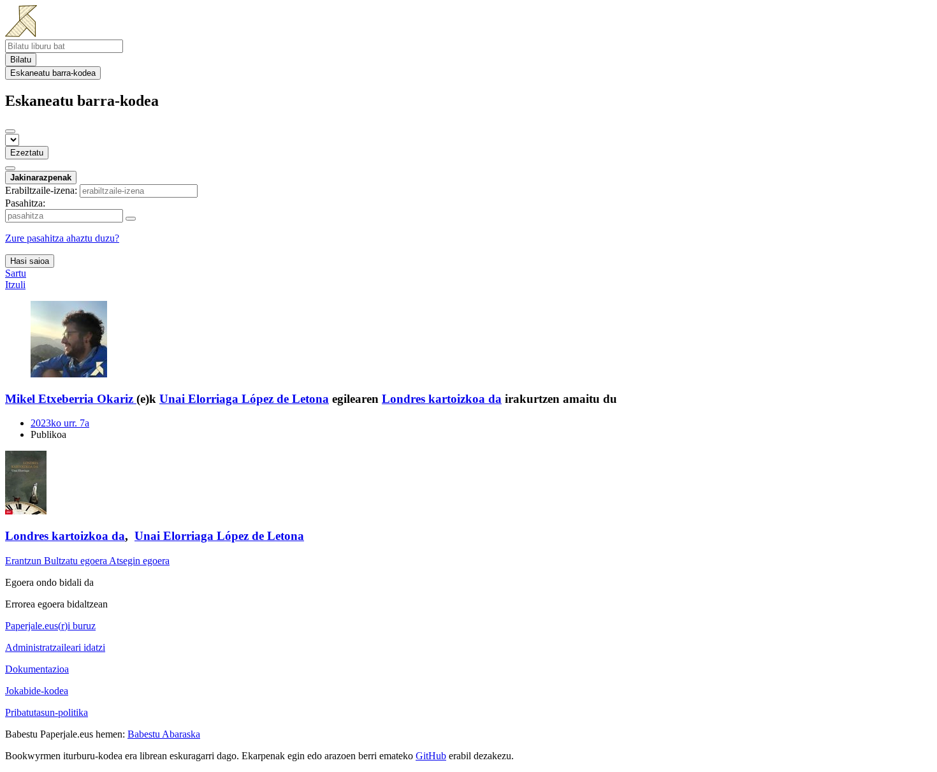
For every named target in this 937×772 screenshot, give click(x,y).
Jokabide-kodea (36, 690)
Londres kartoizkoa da (442, 398)
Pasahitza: (25, 203)
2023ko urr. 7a (60, 423)
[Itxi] (10, 131)
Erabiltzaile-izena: (41, 190)
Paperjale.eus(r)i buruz (50, 625)
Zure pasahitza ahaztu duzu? (62, 238)
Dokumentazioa (37, 669)
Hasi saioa (29, 261)
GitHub (431, 755)
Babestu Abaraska (163, 734)
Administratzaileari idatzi (55, 647)
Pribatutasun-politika (46, 712)
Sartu (15, 273)
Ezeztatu (26, 152)
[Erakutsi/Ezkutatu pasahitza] (131, 219)
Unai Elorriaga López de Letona (244, 398)
